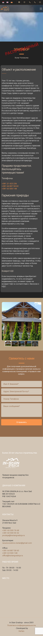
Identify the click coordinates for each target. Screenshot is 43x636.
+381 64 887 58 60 (10, 186)
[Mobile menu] (41, 9)
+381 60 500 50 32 (10, 533)
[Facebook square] (19, 2)
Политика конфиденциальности (21, 625)
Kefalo (21, 631)
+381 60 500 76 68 (10, 530)
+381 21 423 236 (9, 183)
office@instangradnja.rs (12, 555)
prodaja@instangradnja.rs (13, 535)
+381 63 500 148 (9, 188)
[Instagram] (24, 2)
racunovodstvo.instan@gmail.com (17, 543)
